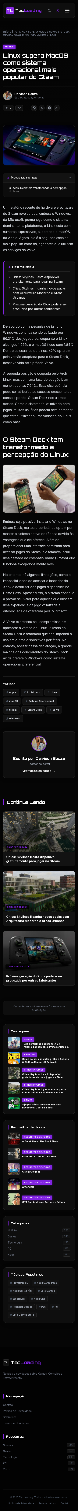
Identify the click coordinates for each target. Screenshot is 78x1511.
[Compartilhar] (34, 108)
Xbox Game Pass (45, 1282)
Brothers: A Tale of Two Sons (39, 1156)
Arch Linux (32, 692)
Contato (65, 1503)
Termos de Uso (47, 1503)
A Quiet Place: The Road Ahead (40, 1141)
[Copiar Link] (57, 108)
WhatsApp (17, 1298)
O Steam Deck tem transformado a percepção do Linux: (38, 189)
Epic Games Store (22, 1314)
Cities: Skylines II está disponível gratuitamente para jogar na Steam (43, 1076)
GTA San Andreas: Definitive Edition (43, 1202)
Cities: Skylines (31, 1171)
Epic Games (46, 1290)
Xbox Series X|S (21, 1290)
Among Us (28, 1186)
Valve (54, 709)
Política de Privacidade (21, 1503)
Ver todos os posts (39, 771)
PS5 (42, 1306)
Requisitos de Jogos (37, 1137)
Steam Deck (33, 709)
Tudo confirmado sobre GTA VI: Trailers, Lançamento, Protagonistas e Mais (45, 1047)
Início (7, 31)
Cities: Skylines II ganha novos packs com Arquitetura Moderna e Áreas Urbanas (44, 1092)
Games (28, 1039)
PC (15, 31)
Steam (11, 709)
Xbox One (38, 1298)
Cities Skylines (34, 1070)
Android (29, 1054)
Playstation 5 (19, 1282)
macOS (12, 701)
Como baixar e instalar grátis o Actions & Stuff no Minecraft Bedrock (45, 1061)
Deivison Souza (26, 94)
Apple (11, 692)
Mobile (9, 47)
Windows (13, 718)
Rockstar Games (21, 1306)
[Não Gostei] (19, 108)
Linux (52, 692)
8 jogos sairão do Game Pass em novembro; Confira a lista (41, 1106)
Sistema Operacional (40, 701)
